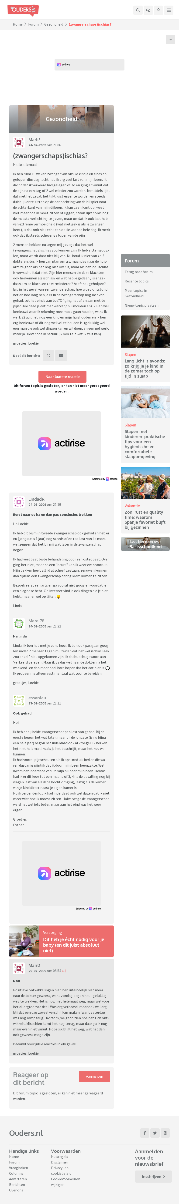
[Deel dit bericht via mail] (61, 355)
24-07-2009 (37, 145)
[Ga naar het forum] (148, 10)
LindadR (36, 499)
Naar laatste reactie (62, 376)
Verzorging (52, 932)
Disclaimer (59, 1162)
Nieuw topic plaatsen (141, 305)
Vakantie (132, 505)
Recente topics (137, 281)
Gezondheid (53, 24)
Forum (33, 24)
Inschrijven (151, 1176)
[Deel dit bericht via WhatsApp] (48, 355)
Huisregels (59, 1156)
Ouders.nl (26, 1133)
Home (18, 24)
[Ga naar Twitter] (155, 1133)
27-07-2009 (37, 703)
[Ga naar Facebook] (144, 1133)
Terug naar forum (139, 271)
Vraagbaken (18, 1167)
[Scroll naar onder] (170, 39)
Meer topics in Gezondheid (136, 293)
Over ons (16, 1190)
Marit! (34, 139)
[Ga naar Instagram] (165, 1133)
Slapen (130, 354)
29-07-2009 (37, 970)
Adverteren (18, 1179)
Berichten (17, 1184)
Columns (16, 1173)
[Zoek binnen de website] (138, 10)
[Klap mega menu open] (168, 10)
